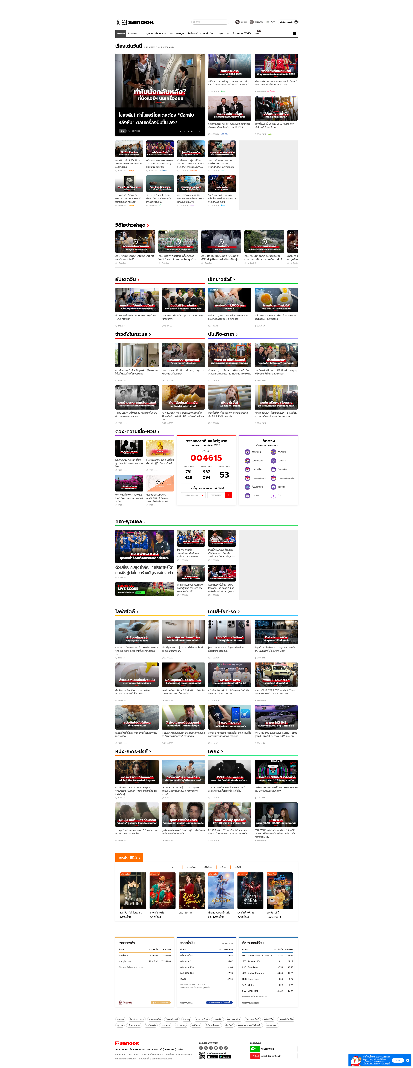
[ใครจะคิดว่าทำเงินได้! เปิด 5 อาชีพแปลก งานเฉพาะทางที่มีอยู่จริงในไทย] (129, 148)
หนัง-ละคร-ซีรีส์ (131, 751)
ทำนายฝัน (217, 1019)
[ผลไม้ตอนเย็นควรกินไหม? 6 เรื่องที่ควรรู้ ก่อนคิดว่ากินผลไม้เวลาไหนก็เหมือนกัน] (183, 674)
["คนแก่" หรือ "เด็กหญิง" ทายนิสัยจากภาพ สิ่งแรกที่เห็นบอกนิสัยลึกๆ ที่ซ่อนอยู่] (129, 183)
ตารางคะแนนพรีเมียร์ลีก (249, 1025)
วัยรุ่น (220, 33)
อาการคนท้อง (234, 1019)
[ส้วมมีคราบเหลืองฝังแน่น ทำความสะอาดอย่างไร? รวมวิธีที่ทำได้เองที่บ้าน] (137, 674)
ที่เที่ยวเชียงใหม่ (213, 1025)
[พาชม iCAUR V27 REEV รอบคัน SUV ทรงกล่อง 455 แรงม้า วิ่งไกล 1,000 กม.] (276, 674)
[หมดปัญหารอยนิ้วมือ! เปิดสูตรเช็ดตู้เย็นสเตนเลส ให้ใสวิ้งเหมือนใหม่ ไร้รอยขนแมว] (137, 355)
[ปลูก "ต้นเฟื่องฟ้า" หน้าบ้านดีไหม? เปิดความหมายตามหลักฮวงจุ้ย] (129, 483)
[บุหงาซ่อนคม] (192, 890)
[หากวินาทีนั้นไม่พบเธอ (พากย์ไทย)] (133, 890)
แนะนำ (175, 867)
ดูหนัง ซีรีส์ (128, 857)
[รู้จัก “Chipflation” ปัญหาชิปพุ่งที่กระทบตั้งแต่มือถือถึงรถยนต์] (229, 632)
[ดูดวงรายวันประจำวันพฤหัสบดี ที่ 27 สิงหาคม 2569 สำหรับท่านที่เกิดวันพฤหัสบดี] (160, 483)
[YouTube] (216, 1048)
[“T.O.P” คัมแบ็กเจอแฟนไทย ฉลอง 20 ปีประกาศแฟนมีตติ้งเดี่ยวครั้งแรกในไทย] (229, 772)
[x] (206, 1048)
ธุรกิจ (269, 134)
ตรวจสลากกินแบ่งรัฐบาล (206, 441)
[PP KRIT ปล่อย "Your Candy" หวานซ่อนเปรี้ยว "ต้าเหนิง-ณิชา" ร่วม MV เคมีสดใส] (229, 814)
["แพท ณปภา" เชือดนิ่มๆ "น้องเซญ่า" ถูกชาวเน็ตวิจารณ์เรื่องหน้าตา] (183, 355)
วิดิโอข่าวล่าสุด (130, 225)
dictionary (181, 1025)
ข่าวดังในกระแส (131, 334)
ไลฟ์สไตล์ (192, 33)
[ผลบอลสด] (144, 589)
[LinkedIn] (221, 1048)
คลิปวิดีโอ (269, 1019)
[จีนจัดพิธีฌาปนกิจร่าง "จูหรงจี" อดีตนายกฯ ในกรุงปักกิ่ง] (183, 300)
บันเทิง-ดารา (221, 334)
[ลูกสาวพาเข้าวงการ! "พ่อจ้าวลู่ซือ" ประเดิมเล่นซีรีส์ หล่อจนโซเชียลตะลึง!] (183, 814)
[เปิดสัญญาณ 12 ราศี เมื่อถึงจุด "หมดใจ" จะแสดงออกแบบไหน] (129, 448)
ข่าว (142, 33)
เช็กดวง (268, 441)
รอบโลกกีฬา (271, 91)
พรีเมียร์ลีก (224, 134)
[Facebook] (201, 1048)
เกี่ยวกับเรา (120, 1054)
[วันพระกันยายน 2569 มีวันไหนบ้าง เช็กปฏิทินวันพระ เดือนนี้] (160, 448)
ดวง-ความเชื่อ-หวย (135, 431)
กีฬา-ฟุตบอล (128, 521)
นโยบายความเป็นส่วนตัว (125, 1058)
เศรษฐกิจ (180, 33)
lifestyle (131, 171)
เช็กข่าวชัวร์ (220, 279)
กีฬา (171, 33)
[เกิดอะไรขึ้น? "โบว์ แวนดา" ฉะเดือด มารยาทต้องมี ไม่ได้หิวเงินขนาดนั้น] (229, 397)
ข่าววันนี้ (229, 1025)
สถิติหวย (196, 1025)
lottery (186, 1019)
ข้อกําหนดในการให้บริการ (162, 1058)
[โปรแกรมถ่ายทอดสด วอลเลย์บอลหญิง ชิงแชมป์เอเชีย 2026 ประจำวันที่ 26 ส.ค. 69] (276, 66)
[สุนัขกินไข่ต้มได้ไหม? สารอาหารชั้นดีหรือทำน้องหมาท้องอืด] (137, 717)
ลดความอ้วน (202, 1019)
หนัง (160, 205)
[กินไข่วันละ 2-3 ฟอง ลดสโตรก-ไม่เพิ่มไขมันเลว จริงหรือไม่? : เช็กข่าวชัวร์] (276, 300)
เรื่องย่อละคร (134, 1025)
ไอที (212, 33)
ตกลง (398, 1060)
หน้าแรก (121, 33)
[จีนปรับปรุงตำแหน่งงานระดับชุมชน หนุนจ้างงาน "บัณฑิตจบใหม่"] (137, 300)
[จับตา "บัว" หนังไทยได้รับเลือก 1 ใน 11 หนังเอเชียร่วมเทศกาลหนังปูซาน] (160, 183)
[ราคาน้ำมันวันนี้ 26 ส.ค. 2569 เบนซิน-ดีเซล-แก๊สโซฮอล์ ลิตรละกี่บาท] (276, 108)
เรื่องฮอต (132, 33)
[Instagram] (211, 1048)
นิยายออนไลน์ (252, 1019)
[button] (194, 22)
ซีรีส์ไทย (208, 867)
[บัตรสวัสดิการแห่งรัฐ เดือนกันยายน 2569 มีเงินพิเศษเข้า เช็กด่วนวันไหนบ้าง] (191, 183)
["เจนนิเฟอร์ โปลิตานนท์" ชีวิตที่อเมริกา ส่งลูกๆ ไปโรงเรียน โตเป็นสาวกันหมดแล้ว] (276, 355)
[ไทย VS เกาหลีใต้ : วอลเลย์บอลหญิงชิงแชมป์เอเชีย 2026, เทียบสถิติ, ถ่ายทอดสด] (191, 538)
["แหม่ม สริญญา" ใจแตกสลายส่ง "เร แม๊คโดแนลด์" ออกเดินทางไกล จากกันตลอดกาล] (276, 397)
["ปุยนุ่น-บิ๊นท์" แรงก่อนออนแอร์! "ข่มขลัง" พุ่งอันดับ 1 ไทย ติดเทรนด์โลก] (137, 814)
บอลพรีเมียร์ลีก (286, 1019)
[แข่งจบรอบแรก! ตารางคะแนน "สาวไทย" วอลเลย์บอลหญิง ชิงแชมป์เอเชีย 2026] (160, 148)
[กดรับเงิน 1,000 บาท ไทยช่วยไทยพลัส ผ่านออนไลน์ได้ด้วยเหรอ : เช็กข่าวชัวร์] (229, 300)
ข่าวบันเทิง (160, 33)
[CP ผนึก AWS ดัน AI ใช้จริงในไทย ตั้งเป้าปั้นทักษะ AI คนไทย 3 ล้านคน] (229, 674)
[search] (228, 495)
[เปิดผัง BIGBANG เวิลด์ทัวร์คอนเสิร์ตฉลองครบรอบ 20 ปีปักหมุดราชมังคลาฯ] (276, 772)
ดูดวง (149, 33)
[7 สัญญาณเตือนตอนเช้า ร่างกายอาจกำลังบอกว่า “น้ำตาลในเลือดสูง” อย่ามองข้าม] (183, 717)
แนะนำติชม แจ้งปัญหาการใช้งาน (179, 1054)
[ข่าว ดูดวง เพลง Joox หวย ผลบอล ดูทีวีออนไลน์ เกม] (127, 1043)
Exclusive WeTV (242, 33)
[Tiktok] (226, 1048)
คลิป (228, 33)
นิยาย (256, 33)
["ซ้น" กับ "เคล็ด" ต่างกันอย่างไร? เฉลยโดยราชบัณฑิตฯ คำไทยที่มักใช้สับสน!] (222, 183)
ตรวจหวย (165, 1025)
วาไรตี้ (238, 867)
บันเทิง (223, 171)
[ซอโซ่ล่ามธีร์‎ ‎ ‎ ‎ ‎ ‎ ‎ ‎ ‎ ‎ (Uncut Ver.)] (280, 890)
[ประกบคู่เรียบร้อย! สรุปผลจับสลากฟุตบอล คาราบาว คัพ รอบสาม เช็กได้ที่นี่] (191, 573)
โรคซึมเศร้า (151, 1025)
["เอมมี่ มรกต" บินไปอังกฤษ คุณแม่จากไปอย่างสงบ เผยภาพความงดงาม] (137, 397)
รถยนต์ (204, 33)
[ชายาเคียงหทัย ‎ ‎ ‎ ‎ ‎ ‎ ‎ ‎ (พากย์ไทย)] (163, 890)
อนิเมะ (223, 867)
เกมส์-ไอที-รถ (222, 611)
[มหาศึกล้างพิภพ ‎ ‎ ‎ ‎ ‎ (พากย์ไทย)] (250, 890)
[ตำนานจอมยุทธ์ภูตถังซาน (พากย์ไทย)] (221, 890)
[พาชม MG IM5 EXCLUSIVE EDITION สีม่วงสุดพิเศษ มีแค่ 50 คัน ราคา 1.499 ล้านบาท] (276, 717)
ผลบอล (120, 1019)
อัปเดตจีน (125, 279)
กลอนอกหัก (155, 1019)
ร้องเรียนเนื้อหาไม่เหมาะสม (152, 1054)
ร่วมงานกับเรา (133, 1054)
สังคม (223, 91)
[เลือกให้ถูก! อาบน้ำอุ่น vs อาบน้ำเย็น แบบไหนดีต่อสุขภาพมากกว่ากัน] (183, 632)
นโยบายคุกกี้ (144, 1058)
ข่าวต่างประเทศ (137, 1019)
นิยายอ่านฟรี (172, 1019)
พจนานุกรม (271, 1025)
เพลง (214, 751)
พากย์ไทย (191, 867)
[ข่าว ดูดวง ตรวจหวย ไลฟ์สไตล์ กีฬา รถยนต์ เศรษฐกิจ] (134, 22)
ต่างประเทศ (193, 171)
